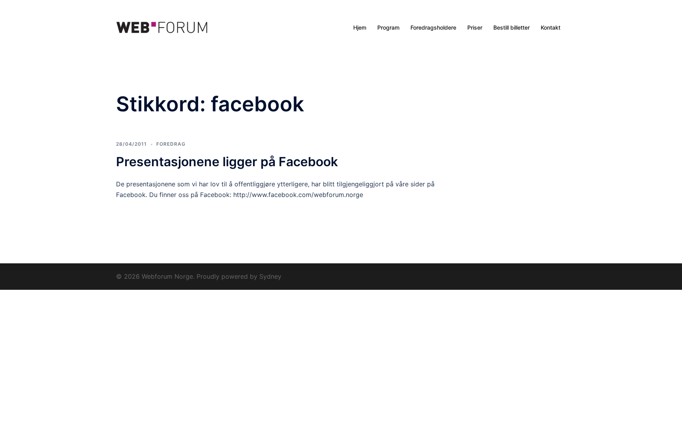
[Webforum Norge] (162, 27)
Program (388, 27)
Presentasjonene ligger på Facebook (227, 161)
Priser (474, 27)
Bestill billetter (511, 27)
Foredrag (170, 144)
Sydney (270, 276)
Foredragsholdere (433, 27)
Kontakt (550, 27)
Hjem (359, 27)
